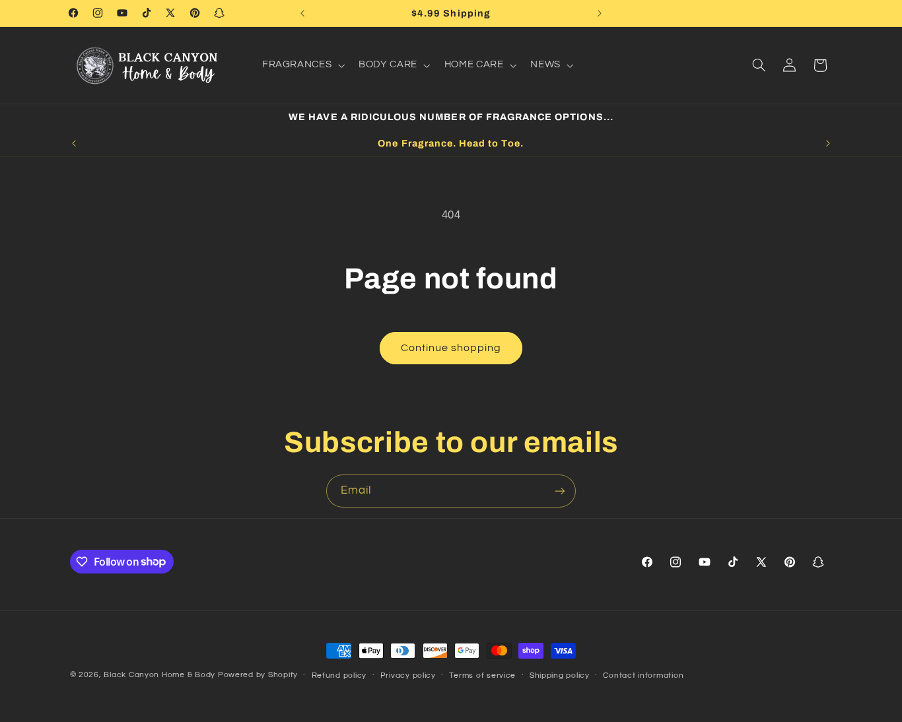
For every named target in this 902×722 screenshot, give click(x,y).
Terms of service (482, 675)
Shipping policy (560, 675)
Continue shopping (451, 348)
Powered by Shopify (258, 674)
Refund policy (339, 675)
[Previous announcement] (302, 13)
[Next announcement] (599, 13)
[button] (302, 65)
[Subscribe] (560, 491)
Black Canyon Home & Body (159, 674)
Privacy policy (408, 675)
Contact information (643, 675)
